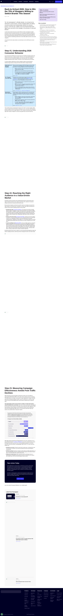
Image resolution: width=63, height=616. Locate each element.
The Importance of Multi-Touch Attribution (47, 30)
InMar (17, 105)
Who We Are (46, 593)
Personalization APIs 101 (44, 35)
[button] (49, 1)
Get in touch (20, 478)
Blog (8, 6)
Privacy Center (59, 593)
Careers (45, 598)
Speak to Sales (59, 1)
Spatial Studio (27, 608)
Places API (33, 601)
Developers (26, 1)
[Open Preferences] (2, 614)
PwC (20, 105)
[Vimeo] (59, 614)
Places (26, 598)
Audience (26, 594)
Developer (33, 590)
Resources (31, 1)
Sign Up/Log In (53, 595)
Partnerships (46, 594)
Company (37, 1)
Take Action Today (43, 19)
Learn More (18, 498)
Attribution (26, 593)
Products (15, 1)
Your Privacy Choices (30, 614)
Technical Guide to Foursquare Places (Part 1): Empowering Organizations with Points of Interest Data (48, 39)
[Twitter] (54, 614)
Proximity (26, 596)
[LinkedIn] (52, 614)
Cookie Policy (59, 594)
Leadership (46, 596)
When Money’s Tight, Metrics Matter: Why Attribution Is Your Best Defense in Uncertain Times (48, 28)
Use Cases (39, 594)
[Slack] (61, 614)
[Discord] (57, 614)
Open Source (33, 605)
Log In (52, 1)
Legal (58, 590)
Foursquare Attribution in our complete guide (19, 485)
